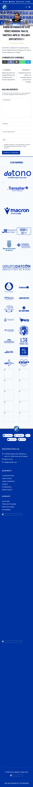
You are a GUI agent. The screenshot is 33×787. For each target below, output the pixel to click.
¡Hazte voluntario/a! (8, 481)
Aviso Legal (5, 501)
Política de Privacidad (9, 504)
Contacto (5, 484)
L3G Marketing (24, 783)
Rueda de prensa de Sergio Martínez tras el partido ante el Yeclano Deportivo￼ (8, 74)
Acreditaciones (6, 487)
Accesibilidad (6, 509)
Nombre (6, 123)
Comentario (7, 100)
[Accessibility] (2, 22)
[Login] (26, 7)
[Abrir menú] (29, 7)
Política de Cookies (8, 507)
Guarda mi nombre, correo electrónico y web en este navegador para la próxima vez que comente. (17, 146)
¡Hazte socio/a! (7, 478)
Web (4, 140)
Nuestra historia (7, 490)
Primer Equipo (16, 23)
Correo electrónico (9, 132)
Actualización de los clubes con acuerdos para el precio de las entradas (24, 76)
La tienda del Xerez (8, 475)
